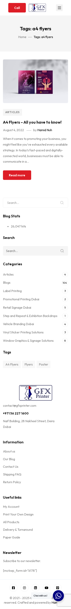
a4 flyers (11, 364)
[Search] (62, 202)
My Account (11, 507)
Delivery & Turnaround (18, 530)
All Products (11, 522)
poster (43, 364)
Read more (17, 175)
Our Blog (9, 459)
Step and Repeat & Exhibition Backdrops (30, 316)
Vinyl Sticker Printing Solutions (23, 332)
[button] (17, 7)
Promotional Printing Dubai (21, 299)
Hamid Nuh (44, 130)
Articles (12, 112)
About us (9, 451)
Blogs (6, 282)
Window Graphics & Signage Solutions (28, 341)
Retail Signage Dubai (17, 307)
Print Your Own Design (18, 514)
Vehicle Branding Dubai (18, 324)
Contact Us (10, 467)
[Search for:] (35, 202)
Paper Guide (11, 537)
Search (62, 251)
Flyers (28, 364)
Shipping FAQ (12, 474)
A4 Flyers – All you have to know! (32, 122)
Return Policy (12, 482)
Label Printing (12, 291)
